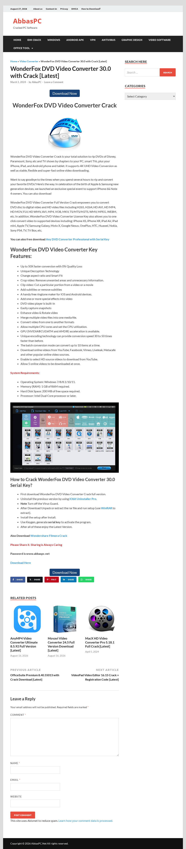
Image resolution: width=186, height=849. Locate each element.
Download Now (64, 93)
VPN (93, 39)
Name (15, 763)
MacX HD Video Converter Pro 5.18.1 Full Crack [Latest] (99, 642)
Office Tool (21, 48)
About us (38, 8)
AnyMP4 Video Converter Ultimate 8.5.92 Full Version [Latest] (24, 644)
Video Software (160, 39)
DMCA (74, 8)
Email (15, 779)
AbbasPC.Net (38, 843)
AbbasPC (27, 21)
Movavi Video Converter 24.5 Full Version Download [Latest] (61, 644)
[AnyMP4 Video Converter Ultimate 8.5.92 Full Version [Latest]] (27, 620)
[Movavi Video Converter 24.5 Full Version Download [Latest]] (64, 620)
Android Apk (75, 39)
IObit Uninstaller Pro (82, 498)
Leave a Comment (53, 82)
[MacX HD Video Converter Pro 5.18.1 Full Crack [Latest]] (102, 620)
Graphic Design (132, 39)
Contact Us (51, 8)
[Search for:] (150, 72)
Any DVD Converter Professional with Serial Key (77, 239)
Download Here (20, 562)
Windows (53, 39)
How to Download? (90, 8)
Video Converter (29, 61)
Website (16, 796)
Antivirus (108, 39)
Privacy (64, 8)
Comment (18, 714)
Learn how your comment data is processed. (85, 820)
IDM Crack (34, 39)
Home (17, 39)
